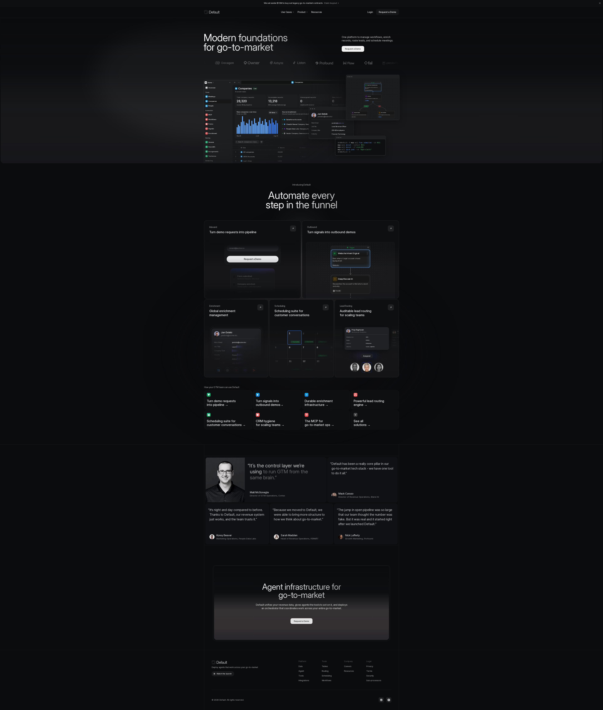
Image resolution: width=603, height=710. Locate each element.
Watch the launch (224, 674)
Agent (301, 671)
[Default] (212, 12)
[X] (388, 699)
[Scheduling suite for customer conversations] (301, 338)
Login (370, 12)
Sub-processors (373, 680)
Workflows (326, 680)
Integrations (304, 680)
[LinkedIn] (381, 699)
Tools (301, 676)
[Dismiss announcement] (600, 3)
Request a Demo (387, 12)
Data (301, 666)
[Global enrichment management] (236, 338)
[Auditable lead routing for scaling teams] (367, 338)
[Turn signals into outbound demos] (350, 259)
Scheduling (327, 676)
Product (301, 12)
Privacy (369, 666)
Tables (325, 666)
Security (370, 676)
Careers (347, 666)
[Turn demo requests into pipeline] (252, 259)
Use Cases (286, 12)
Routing (325, 671)
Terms (369, 671)
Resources (316, 12)
